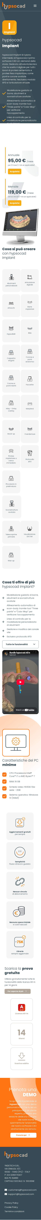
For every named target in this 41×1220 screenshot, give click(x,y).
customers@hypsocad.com (22, 1189)
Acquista (14, 171)
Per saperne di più (15, 991)
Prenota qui (21, 1135)
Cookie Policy (11, 1207)
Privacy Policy (11, 1202)
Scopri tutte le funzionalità (20, 137)
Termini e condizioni (14, 1211)
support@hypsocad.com (21, 1194)
